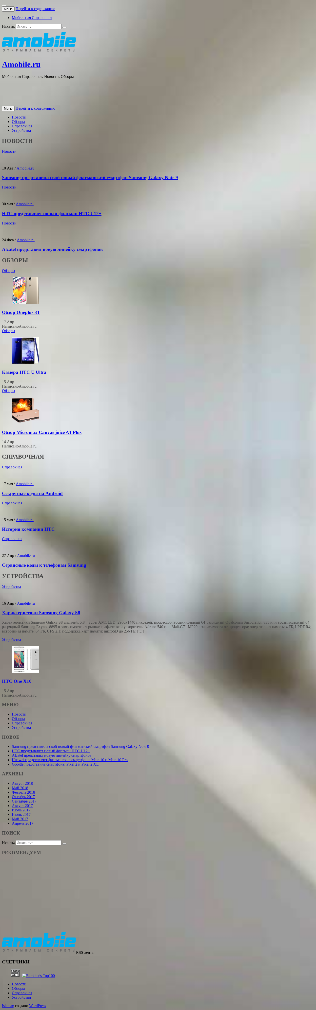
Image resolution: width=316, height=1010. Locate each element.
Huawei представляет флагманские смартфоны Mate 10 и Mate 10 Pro (70, 760)
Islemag (8, 1006)
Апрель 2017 (22, 823)
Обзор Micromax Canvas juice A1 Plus (41, 432)
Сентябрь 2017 (24, 801)
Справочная (22, 126)
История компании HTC (28, 529)
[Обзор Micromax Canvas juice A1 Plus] (25, 423)
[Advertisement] (92, 94)
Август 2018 (22, 783)
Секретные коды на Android (32, 493)
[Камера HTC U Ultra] (25, 363)
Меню (8, 9)
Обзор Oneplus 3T (21, 312)
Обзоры (18, 122)
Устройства (21, 130)
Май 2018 (20, 788)
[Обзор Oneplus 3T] (25, 303)
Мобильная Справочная (32, 18)
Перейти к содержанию (35, 9)
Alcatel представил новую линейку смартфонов (52, 249)
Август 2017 (22, 806)
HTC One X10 (17, 681)
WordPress (37, 1006)
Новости (19, 117)
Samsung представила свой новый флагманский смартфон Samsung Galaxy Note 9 (90, 177)
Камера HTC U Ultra (24, 372)
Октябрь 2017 (23, 797)
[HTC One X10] (25, 671)
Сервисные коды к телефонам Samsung (44, 565)
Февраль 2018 (23, 792)
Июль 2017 (21, 810)
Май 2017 (20, 819)
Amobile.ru (21, 64)
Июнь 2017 (21, 814)
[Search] (64, 27)
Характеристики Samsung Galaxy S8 (41, 612)
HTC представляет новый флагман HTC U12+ (51, 213)
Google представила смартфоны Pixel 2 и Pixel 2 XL (55, 764)
